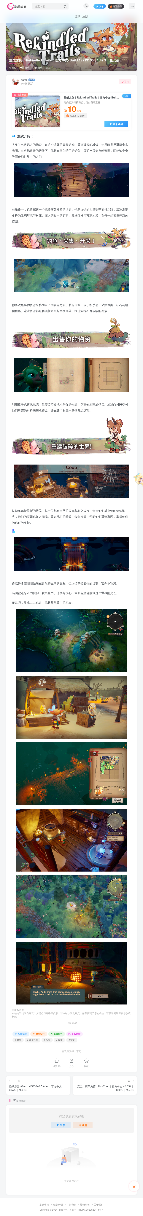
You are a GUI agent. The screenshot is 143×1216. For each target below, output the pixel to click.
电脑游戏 (24, 67)
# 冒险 (18, 1040)
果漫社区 (63, 1209)
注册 (85, 16)
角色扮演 (76, 1034)
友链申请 (44, 1204)
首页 (13, 67)
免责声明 (58, 1204)
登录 (77, 16)
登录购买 (118, 124)
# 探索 (59, 1040)
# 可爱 (72, 1040)
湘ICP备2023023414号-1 (90, 1209)
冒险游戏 (40, 1034)
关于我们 (99, 1204)
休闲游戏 (37, 67)
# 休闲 (47, 1040)
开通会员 (117, 6)
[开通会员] (134, 1186)
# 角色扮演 (32, 1040)
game (24, 80)
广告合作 (71, 1204)
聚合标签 (85, 1204)
